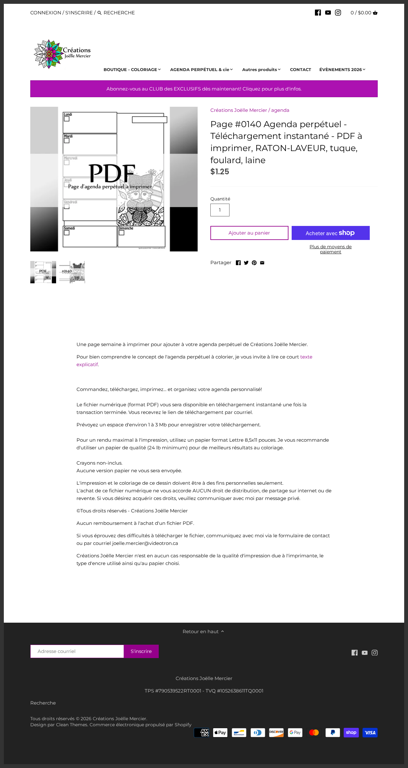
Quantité (220, 198)
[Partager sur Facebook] (238, 262)
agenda (280, 110)
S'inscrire (79, 13)
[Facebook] (318, 12)
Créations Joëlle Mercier (238, 110)
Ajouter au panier (249, 233)
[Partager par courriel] (262, 262)
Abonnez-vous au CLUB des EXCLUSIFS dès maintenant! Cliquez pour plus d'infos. (204, 89)
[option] (43, 272)
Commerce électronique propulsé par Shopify (141, 724)
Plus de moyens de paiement (331, 249)
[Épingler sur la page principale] (254, 262)
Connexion (45, 13)
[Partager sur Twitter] (246, 262)
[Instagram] (338, 12)
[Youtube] (328, 12)
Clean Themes (71, 724)
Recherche (43, 703)
